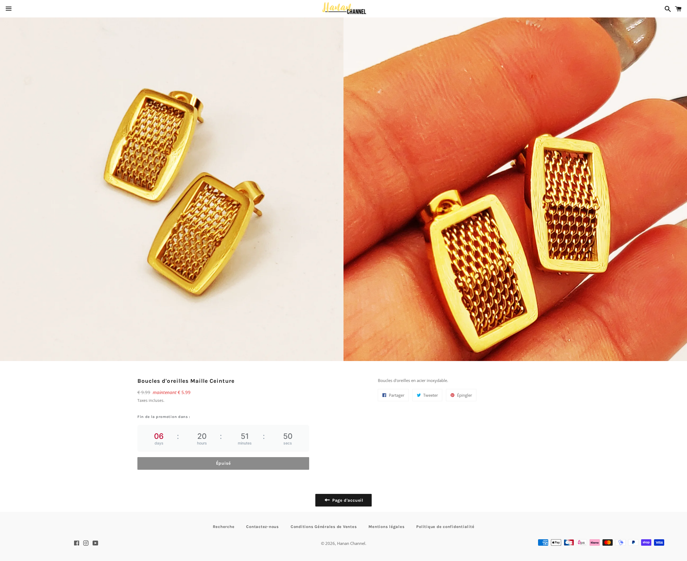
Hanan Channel (351, 543)
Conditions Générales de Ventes (324, 526)
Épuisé (223, 463)
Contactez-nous (262, 526)
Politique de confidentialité (445, 526)
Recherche (224, 526)
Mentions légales (386, 526)
